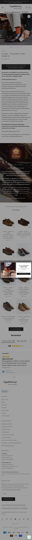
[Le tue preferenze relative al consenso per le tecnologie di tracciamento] (29, 537)
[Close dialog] (29, 263)
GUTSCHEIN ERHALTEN (23, 273)
